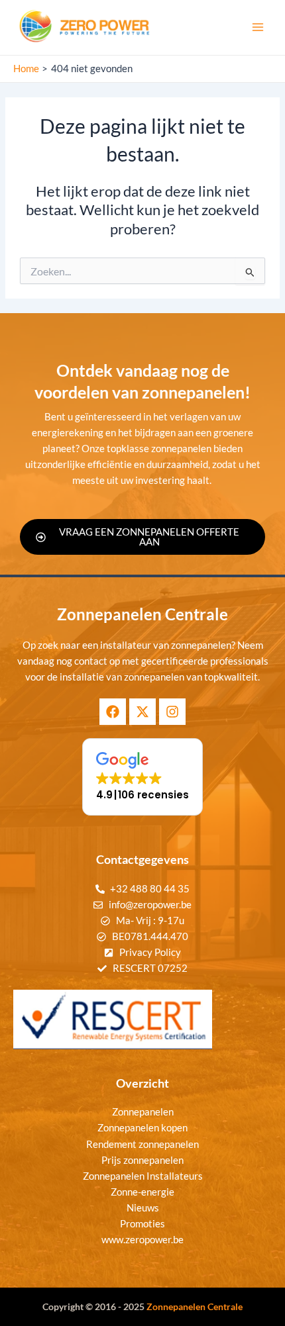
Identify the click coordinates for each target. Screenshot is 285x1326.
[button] (142, 777)
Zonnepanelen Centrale (194, 1306)
